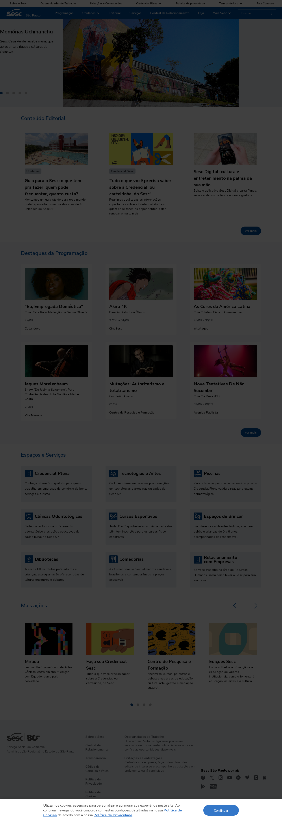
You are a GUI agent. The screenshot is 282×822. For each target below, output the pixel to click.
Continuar (221, 810)
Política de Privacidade (113, 815)
